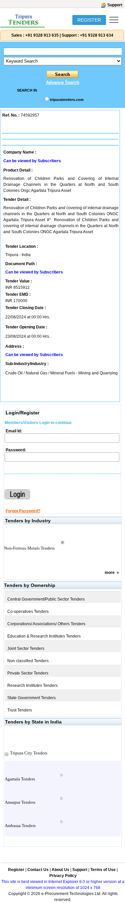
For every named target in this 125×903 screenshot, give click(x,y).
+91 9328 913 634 (96, 35)
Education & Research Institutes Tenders (44, 636)
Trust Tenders (19, 710)
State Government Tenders (31, 697)
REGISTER (89, 20)
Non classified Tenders (28, 661)
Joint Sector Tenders (25, 648)
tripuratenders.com (67, 100)
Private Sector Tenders (27, 673)
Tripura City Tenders (28, 752)
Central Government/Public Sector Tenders (46, 599)
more (110, 572)
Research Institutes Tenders (32, 685)
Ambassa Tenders (20, 825)
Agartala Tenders (20, 778)
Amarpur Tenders (20, 802)
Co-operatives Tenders (28, 611)
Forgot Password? (23, 511)
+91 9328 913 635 (41, 35)
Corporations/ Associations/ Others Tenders (46, 624)
